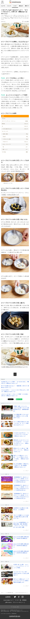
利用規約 (24, 600)
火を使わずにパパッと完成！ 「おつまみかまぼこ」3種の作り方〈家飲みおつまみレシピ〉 (15, 382)
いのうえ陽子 (26, 21)
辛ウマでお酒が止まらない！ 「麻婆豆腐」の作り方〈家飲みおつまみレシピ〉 (15, 386)
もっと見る (25, 470)
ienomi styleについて (9, 600)
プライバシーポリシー (18, 602)
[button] (2, 2)
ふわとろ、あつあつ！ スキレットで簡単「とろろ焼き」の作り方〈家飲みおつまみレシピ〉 (15, 395)
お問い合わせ (8, 602)
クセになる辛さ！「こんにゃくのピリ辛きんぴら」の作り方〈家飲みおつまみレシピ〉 (15, 390)
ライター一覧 (18, 600)
